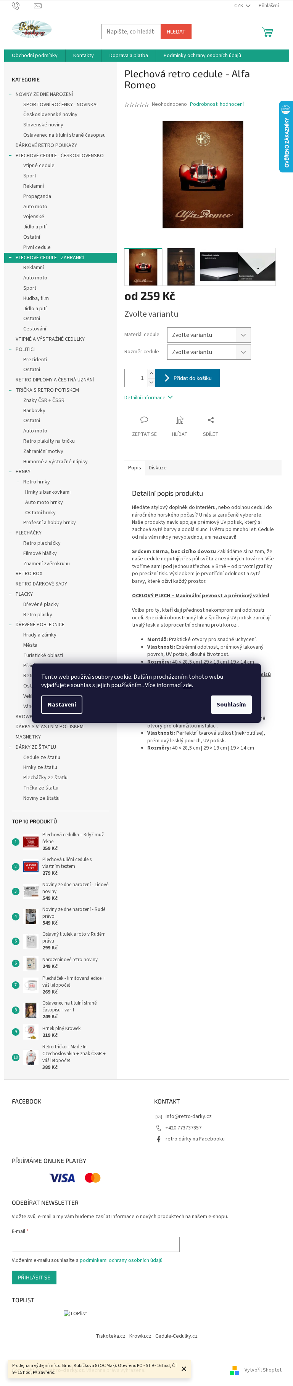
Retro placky (37, 615)
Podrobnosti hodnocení (217, 104)
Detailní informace (145, 398)
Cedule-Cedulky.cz (176, 1336)
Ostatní (31, 237)
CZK (239, 5)
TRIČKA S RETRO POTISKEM (47, 390)
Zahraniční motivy (43, 451)
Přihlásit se (34, 1277)
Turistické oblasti (43, 655)
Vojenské (33, 216)
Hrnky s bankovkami (48, 492)
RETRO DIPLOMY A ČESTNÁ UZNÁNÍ (55, 380)
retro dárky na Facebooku (195, 1139)
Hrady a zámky (39, 635)
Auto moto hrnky (44, 502)
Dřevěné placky (41, 604)
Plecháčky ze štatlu (45, 778)
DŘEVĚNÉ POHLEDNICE (40, 624)
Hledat (176, 31)
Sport (29, 176)
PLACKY (24, 594)
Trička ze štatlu (40, 788)
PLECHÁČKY (29, 533)
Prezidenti (35, 360)
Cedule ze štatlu (41, 757)
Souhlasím (231, 704)
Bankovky (34, 411)
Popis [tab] (134, 468)
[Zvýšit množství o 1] (151, 373)
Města (30, 645)
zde (187, 685)
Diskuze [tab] (158, 468)
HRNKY (23, 471)
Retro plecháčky (42, 543)
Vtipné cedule (39, 165)
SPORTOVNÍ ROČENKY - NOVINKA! (60, 104)
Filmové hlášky (40, 553)
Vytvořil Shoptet (263, 1370)
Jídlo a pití (35, 227)
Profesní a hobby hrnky (49, 522)
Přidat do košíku (193, 378)
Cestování (34, 329)
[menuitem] (34, 55)
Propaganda (37, 196)
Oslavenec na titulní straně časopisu (64, 135)
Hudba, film (36, 298)
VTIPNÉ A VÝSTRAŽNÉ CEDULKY (50, 339)
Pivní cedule (37, 247)
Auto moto (35, 207)
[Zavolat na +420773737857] (23, 5)
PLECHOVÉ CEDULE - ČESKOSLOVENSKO (60, 155)
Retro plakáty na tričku (49, 441)
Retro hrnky (36, 482)
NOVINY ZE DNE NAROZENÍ (44, 94)
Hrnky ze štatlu (40, 767)
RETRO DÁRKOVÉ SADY (41, 584)
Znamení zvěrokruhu (46, 564)
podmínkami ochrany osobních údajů (121, 1260)
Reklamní (33, 186)
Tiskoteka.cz (111, 1336)
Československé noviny (50, 114)
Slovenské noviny (43, 125)
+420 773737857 (183, 1128)
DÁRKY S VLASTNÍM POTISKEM (50, 726)
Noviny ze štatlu (41, 798)
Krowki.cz (140, 1336)
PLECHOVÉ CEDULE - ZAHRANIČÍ (50, 258)
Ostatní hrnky (40, 513)
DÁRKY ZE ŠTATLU (36, 747)
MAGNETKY (28, 737)
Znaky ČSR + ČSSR (43, 400)
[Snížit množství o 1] (151, 382)
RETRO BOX (29, 573)
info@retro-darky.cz (189, 1116)
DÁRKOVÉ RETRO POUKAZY (46, 145)
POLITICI (25, 349)
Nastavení (62, 704)
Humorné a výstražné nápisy (55, 462)
